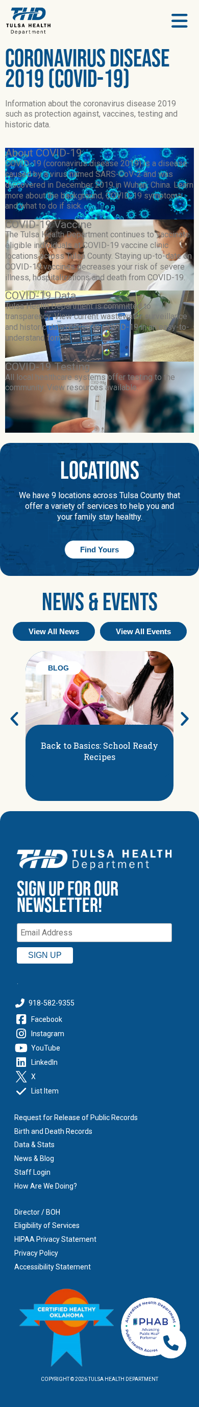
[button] (14, 718)
